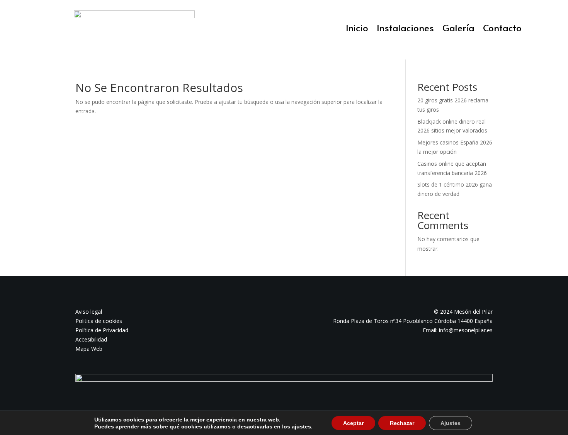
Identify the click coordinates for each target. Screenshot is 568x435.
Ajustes (450, 423)
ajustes (301, 426)
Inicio (357, 29)
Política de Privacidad (101, 330)
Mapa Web (88, 348)
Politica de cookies (98, 321)
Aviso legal (88, 311)
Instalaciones (405, 29)
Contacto (502, 29)
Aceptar (353, 423)
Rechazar (402, 423)
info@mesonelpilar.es (466, 330)
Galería (458, 29)
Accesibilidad (91, 339)
